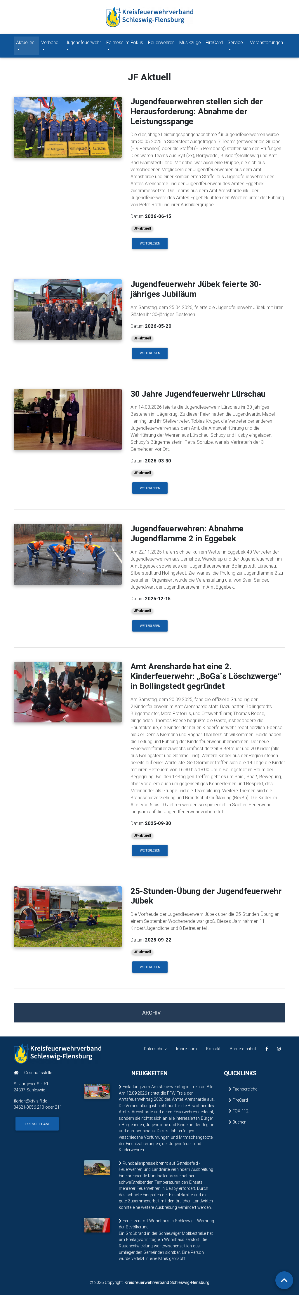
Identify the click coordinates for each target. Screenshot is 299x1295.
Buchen (238, 1122)
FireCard (214, 42)
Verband (49, 42)
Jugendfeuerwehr (83, 42)
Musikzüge (190, 42)
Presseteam (37, 1123)
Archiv (151, 1012)
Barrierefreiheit (243, 1048)
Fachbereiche (244, 1089)
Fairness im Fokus (124, 42)
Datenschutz (155, 1048)
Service (235, 42)
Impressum (186, 1048)
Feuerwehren (161, 42)
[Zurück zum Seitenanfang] (284, 1280)
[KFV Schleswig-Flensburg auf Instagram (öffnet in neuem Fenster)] (278, 1048)
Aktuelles (25, 42)
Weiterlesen (150, 243)
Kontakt (213, 1048)
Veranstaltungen (266, 42)
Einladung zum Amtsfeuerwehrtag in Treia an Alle (167, 1086)
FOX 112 (239, 1111)
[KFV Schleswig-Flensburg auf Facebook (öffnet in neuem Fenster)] (266, 1048)
